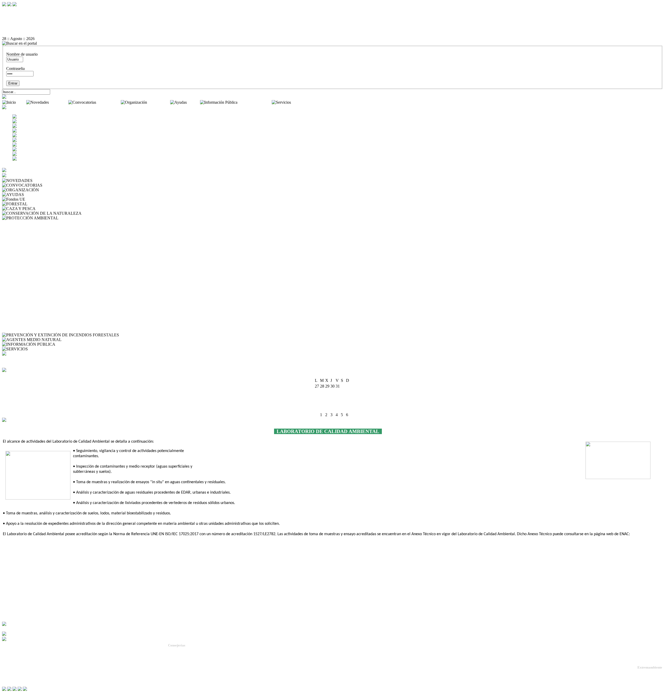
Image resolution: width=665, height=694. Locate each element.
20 (332, 403)
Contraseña (15, 68)
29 (343, 409)
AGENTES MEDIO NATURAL (90, 339)
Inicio (21, 102)
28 (338, 409)
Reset (17, 10)
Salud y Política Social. (184, 684)
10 (317, 397)
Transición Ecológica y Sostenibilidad (195, 660)
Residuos (10, 288)
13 (332, 397)
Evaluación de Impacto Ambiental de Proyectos (42, 269)
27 (332, 409)
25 (322, 409)
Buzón (7, 667)
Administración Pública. (185, 651)
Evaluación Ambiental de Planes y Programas (40, 265)
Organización (159, 102)
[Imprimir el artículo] (332, 29)
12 (327, 397)
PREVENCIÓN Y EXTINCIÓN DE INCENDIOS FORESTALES (176, 335)
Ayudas (194, 102)
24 (317, 409)
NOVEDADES (47, 180)
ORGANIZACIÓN (56, 190)
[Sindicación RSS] (332, 34)
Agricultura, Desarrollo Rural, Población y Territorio (204, 656)
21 (338, 403)
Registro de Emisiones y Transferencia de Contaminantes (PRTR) (56, 283)
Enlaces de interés (16, 671)
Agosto (328, 375)
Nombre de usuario (22, 54)
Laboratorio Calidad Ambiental (28, 274)
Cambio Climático (18, 250)
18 (322, 403)
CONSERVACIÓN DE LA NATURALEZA (120, 213)
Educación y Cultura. (183, 670)
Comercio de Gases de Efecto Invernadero (37, 255)
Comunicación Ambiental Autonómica (34, 236)
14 (338, 397)
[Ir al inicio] (332, 24)
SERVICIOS (39, 349)
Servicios (299, 102)
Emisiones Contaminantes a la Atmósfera (36, 260)
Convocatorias (109, 102)
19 (327, 403)
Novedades (59, 102)
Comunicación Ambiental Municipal (33, 241)
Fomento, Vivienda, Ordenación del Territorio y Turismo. (208, 679)
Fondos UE (35, 199)
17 (317, 403)
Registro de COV (17, 297)
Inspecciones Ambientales (24, 227)
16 (348, 397)
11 (322, 397)
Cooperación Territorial (22, 307)
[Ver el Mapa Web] (332, 15)
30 (348, 409)
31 (317, 415)
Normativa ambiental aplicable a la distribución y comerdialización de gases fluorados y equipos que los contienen (96, 325)
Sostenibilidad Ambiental (23, 293)
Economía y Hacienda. (184, 665)
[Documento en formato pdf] (332, 20)
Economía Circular (18, 311)
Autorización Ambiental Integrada (31, 222)
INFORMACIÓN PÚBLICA (80, 344)
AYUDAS (33, 194)
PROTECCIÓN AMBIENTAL (85, 218)
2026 (339, 375)
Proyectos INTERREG (22, 321)
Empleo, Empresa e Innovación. (190, 674)
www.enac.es (642, 534)
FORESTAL (39, 204)
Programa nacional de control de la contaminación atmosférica (54, 330)
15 (343, 397)
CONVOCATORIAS (61, 185)
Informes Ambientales (21, 246)
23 (348, 403)
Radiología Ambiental (21, 279)
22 (343, 403)
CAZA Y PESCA (51, 208)
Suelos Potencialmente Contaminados (34, 302)
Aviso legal (11, 675)
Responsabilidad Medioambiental (30, 316)
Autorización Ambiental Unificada (31, 232)
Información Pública (255, 102)
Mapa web (10, 663)
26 (327, 409)
